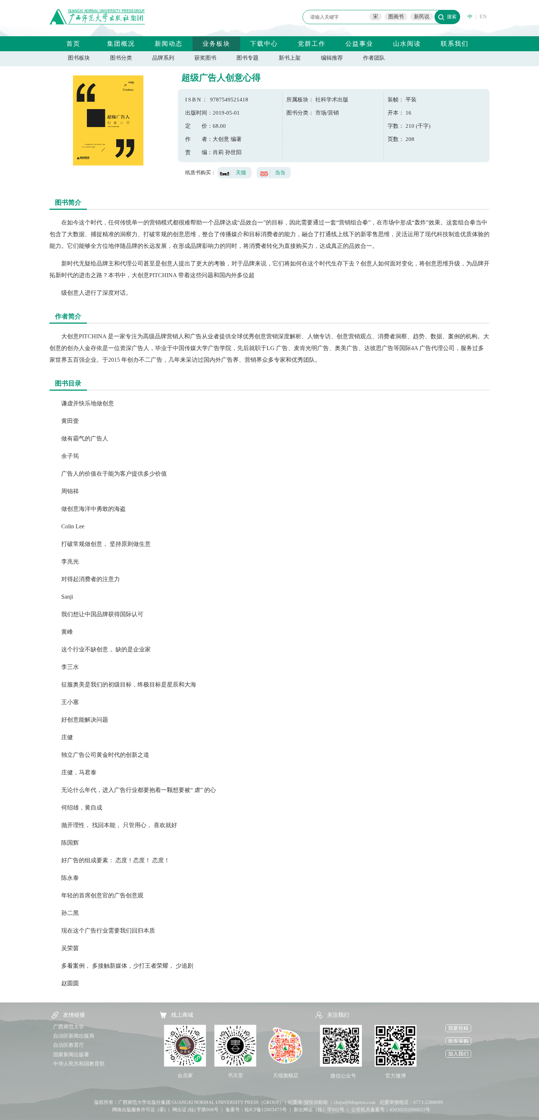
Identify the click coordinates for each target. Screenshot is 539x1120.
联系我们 (455, 43)
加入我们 (458, 1054)
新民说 (421, 16)
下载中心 (264, 43)
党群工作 (312, 43)
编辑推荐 (332, 58)
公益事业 (359, 43)
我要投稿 (458, 1028)
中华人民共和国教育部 (78, 1064)
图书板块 (79, 58)
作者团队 (374, 58)
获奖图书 (205, 58)
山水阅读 (407, 43)
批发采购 (458, 1041)
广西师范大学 (68, 1027)
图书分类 (121, 58)
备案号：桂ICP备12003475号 (256, 1109)
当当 (280, 172)
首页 (73, 43)
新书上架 (290, 58)
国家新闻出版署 (71, 1054)
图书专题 (247, 58)
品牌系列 (163, 58)
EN (483, 16)
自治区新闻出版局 (73, 1036)
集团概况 (121, 43)
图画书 (396, 16)
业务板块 (216, 43)
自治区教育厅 (68, 1045)
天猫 (241, 172)
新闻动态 (169, 43)
